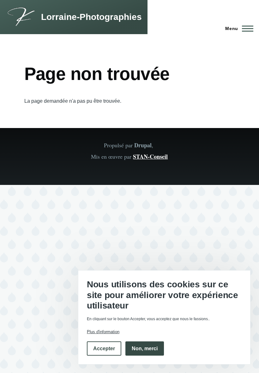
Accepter (104, 348)
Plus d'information (103, 331)
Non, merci (145, 348)
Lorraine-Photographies (91, 17)
